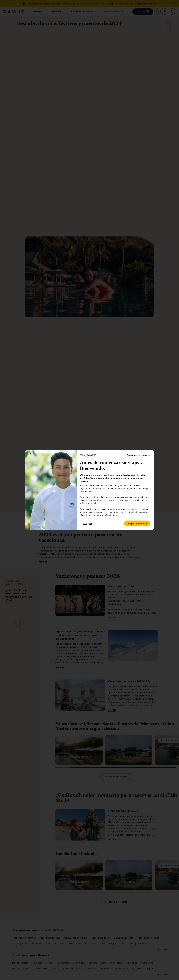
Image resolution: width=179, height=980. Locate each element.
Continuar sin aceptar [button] (138, 455)
